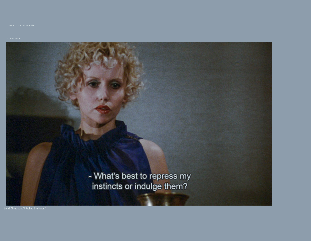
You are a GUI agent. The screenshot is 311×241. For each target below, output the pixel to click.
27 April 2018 (13, 38)
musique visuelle (22, 25)
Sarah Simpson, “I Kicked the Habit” (25, 208)
